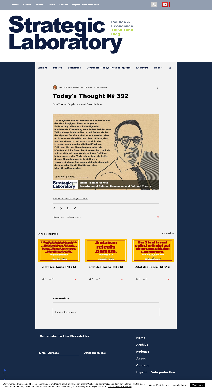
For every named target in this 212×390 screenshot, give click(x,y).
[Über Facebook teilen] (54, 208)
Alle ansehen (168, 233)
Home (140, 337)
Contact (142, 365)
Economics (74, 67)
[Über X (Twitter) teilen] (61, 208)
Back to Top (4, 377)
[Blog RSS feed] (154, 4)
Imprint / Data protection (155, 372)
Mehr (157, 67)
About (141, 358)
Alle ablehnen (179, 385)
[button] (170, 68)
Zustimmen (197, 385)
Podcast (142, 351)
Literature (142, 67)
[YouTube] (165, 4)
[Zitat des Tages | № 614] (59, 250)
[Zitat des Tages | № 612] (153, 250)
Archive (42, 67)
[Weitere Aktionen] (157, 87)
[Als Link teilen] (75, 208)
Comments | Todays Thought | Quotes (109, 67)
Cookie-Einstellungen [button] (159, 385)
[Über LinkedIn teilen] (68, 208)
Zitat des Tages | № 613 (106, 267)
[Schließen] (208, 385)
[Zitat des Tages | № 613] (106, 250)
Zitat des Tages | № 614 (59, 267)
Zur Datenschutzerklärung (120, 386)
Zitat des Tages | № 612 (152, 267)
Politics (57, 67)
